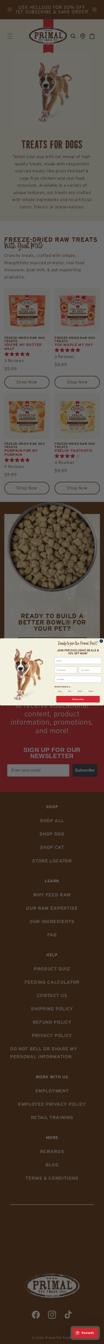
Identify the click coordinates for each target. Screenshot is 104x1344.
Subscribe (78, 699)
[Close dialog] (101, 641)
